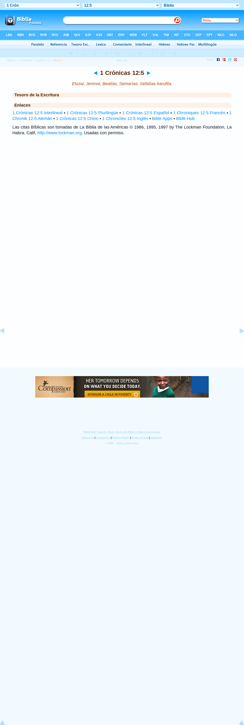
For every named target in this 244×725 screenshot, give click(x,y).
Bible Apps (162, 118)
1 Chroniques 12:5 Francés (199, 112)
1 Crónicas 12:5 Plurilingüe (92, 112)
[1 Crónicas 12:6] (238, 341)
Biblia (11, 60)
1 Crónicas (25, 60)
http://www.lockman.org (59, 132)
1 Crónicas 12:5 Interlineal (37, 112)
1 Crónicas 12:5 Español (145, 112)
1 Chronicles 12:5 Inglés (125, 118)
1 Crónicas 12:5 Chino (77, 118)
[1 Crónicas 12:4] (6, 341)
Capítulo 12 (42, 60)
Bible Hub (185, 118)
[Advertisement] (122, 338)
